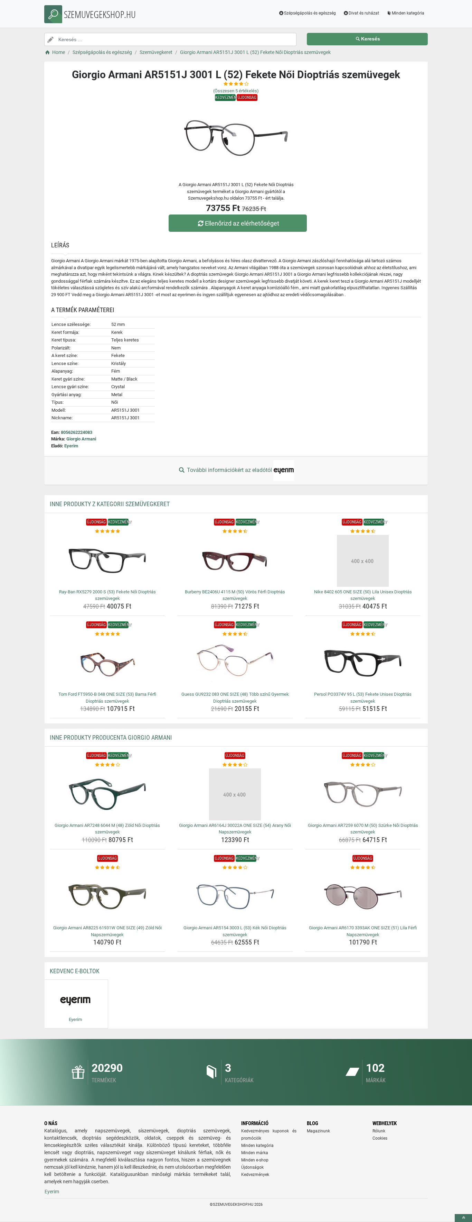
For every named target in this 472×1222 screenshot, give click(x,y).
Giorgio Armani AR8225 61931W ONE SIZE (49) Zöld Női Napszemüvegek (107, 931)
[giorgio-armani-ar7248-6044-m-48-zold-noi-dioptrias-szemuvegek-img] (107, 794)
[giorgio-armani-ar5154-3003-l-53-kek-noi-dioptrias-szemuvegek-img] (235, 897)
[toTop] (463, 1218)
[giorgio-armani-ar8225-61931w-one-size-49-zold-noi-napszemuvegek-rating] (107, 867)
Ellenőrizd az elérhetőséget (242, 223)
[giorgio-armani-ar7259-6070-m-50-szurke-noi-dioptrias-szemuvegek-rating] (363, 765)
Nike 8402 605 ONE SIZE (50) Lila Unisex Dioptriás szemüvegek (363, 595)
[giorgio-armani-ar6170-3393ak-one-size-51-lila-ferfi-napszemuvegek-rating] (363, 867)
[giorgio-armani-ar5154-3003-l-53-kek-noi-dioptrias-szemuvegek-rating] (235, 867)
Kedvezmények (255, 1174)
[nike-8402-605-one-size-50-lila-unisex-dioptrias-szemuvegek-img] (363, 561)
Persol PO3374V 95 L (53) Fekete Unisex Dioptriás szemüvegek (363, 698)
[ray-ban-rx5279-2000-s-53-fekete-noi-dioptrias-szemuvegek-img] (107, 561)
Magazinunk (318, 1131)
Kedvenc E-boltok (75, 971)
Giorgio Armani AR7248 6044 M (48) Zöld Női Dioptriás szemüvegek (107, 829)
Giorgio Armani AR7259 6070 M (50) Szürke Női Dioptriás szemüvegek (363, 829)
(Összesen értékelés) (236, 90)
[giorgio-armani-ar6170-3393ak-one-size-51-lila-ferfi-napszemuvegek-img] (363, 897)
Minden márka (254, 1152)
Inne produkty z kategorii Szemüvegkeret (110, 504)
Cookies (379, 1138)
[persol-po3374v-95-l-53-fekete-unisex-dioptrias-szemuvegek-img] (363, 663)
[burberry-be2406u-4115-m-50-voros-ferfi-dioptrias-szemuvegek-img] (235, 561)
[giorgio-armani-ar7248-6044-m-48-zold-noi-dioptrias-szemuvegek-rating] (107, 765)
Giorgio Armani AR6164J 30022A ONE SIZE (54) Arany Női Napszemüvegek (235, 829)
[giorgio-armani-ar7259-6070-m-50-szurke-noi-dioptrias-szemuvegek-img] (363, 794)
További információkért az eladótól (229, 470)
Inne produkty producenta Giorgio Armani (111, 737)
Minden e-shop (254, 1160)
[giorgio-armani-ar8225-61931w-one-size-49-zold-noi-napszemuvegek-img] (107, 897)
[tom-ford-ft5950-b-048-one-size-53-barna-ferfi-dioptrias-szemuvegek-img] (107, 663)
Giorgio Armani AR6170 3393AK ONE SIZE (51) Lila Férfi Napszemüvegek (363, 931)
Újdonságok (252, 1167)
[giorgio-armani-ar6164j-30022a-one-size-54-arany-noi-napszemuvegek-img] (235, 794)
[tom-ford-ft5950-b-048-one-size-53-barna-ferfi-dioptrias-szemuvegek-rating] (107, 634)
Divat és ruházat (364, 13)
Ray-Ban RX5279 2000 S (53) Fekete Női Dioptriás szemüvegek (107, 595)
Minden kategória (408, 13)
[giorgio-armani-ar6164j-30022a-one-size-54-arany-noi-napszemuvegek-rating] (235, 765)
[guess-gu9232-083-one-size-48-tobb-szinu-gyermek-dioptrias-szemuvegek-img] (235, 663)
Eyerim (71, 445)
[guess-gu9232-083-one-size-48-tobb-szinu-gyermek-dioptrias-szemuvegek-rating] (235, 634)
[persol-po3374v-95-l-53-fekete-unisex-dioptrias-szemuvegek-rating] (363, 634)
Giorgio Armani (81, 438)
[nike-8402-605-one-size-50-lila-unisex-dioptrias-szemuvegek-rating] (363, 531)
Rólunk (378, 1131)
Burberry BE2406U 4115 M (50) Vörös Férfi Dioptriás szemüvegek (235, 595)
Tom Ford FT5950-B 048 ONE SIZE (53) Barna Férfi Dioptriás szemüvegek (107, 698)
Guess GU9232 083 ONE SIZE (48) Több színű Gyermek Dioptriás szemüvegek (235, 698)
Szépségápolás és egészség (310, 13)
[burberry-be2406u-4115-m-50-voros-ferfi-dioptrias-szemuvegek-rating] (235, 531)
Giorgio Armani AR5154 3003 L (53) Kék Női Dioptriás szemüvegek (234, 931)
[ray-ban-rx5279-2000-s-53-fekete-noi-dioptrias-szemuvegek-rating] (107, 531)
